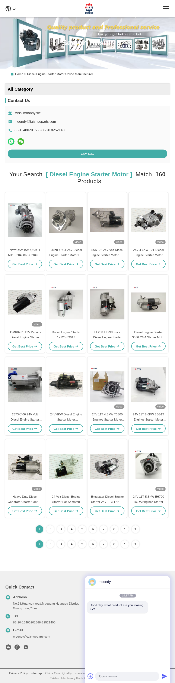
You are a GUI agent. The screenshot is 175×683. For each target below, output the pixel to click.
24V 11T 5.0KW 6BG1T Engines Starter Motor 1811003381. (148, 419)
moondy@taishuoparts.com (35, 121)
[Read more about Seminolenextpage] (125, 544)
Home (19, 74)
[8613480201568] (26, 648)
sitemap (36, 673)
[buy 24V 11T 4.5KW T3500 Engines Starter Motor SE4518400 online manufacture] (107, 384)
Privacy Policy (18, 673)
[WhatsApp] (11, 141)
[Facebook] (17, 648)
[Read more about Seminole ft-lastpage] (135, 544)
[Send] (164, 676)
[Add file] (90, 676)
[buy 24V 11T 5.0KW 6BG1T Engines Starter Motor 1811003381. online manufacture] (148, 384)
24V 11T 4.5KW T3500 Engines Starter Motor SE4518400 (107, 419)
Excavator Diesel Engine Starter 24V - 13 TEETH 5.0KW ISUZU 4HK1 (107, 502)
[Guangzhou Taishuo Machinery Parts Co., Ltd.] (89, 8)
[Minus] (164, 581)
